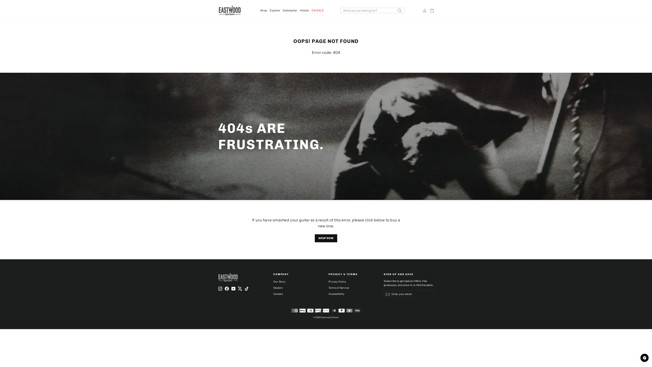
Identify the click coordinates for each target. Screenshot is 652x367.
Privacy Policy (337, 281)
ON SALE (318, 10)
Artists (304, 10)
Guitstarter (290, 10)
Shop (263, 10)
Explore (275, 10)
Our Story (279, 281)
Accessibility (336, 293)
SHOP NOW (325, 238)
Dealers (278, 287)
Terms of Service (339, 287)
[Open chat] (644, 358)
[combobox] (372, 10)
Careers (278, 293)
